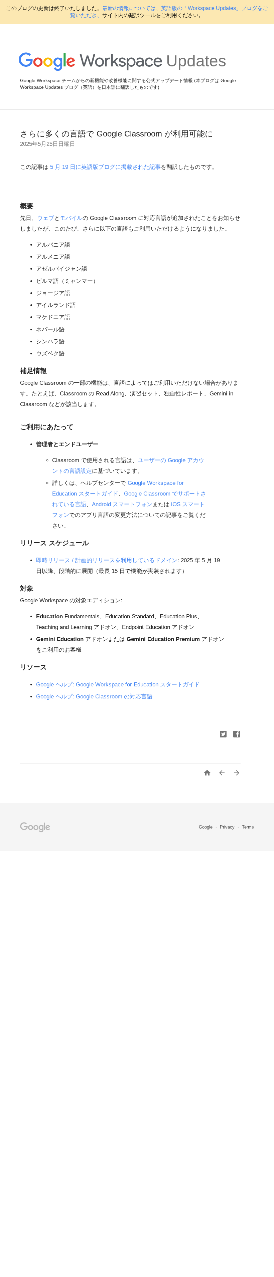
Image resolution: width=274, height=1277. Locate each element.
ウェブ (45, 218)
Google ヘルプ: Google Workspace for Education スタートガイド (118, 684)
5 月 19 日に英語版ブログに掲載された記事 (104, 167)
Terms (248, 827)
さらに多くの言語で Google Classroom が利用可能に (116, 133)
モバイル (71, 218)
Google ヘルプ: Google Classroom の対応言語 (94, 696)
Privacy (228, 827)
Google (206, 827)
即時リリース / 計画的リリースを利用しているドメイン (106, 560)
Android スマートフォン (122, 504)
